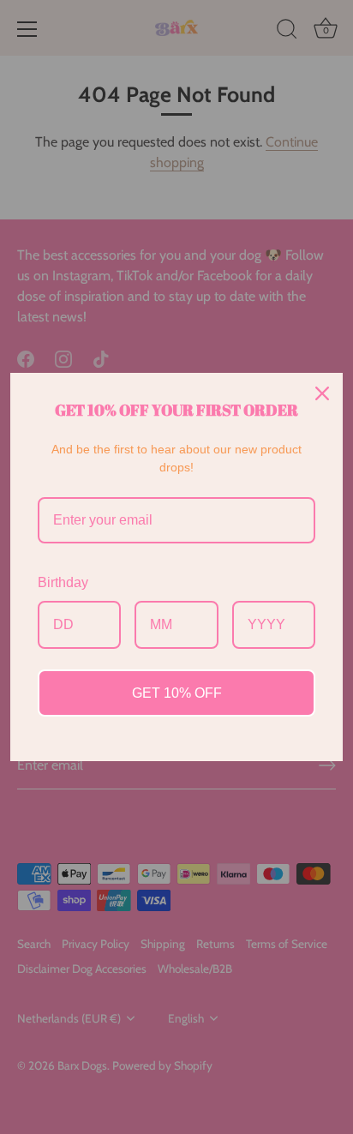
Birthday (63, 582)
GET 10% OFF (177, 693)
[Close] (322, 393)
